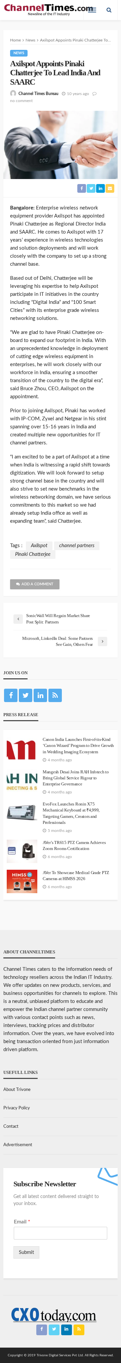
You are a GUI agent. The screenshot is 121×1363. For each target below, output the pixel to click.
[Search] (109, 10)
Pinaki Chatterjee (32, 554)
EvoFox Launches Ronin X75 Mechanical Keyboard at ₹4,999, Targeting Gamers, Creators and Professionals (71, 813)
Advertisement (17, 1145)
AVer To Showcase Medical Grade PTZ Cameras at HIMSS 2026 (76, 875)
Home (15, 40)
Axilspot (39, 545)
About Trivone (17, 1090)
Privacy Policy (16, 1108)
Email (22, 1221)
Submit (26, 1252)
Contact (10, 1126)
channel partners (76, 545)
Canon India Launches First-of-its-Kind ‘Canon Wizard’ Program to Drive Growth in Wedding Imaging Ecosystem (78, 745)
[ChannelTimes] (49, 10)
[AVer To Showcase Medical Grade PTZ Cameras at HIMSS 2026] (22, 881)
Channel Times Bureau (38, 94)
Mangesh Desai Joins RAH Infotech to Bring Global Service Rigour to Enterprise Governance (76, 777)
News (18, 53)
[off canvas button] (92, 10)
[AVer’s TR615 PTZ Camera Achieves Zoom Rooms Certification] (22, 851)
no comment (21, 101)
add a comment (37, 584)
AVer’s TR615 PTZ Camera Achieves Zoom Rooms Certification (74, 845)
